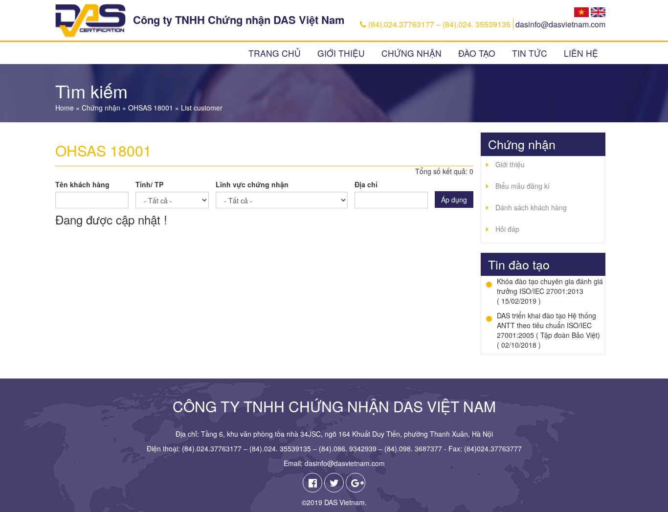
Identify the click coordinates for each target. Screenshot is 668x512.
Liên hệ (581, 53)
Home (64, 107)
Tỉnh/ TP (149, 184)
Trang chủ (274, 53)
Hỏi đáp (507, 229)
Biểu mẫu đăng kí (522, 186)
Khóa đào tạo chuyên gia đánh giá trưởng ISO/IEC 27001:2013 (550, 286)
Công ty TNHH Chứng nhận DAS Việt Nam (239, 19)
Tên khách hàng (82, 184)
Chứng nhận (411, 53)
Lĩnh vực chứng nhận (252, 184)
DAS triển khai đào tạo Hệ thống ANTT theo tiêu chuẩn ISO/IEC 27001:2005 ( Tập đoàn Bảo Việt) (548, 325)
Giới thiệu (341, 53)
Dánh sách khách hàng (531, 207)
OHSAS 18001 (150, 107)
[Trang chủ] (90, 21)
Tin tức (529, 53)
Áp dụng (454, 199)
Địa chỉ (366, 184)
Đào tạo (476, 53)
